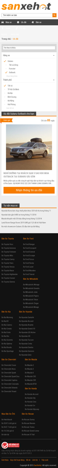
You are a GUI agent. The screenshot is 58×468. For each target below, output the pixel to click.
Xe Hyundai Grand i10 (27, 329)
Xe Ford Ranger (29, 244)
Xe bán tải (5, 434)
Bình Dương (12, 97)
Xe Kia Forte (6, 332)
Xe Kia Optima (6, 344)
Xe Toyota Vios (7, 244)
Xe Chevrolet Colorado (10, 384)
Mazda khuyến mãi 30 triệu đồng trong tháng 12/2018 (21, 219)
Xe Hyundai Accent (26, 321)
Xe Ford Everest (29, 252)
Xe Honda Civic (30, 402)
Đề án (28, 460)
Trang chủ (6, 39)
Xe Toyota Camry (7, 259)
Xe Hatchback (6, 419)
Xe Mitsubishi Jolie (30, 292)
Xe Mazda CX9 (30, 380)
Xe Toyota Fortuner (8, 252)
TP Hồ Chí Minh (13, 89)
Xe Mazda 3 (29, 369)
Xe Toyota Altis (7, 255)
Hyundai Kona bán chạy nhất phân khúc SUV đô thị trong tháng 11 (26, 211)
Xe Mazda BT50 (31, 384)
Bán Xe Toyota (7, 238)
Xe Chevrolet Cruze (8, 365)
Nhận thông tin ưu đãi (29, 190)
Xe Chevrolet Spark (8, 373)
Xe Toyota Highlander (9, 274)
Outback (12, 72)
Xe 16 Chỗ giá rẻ (7, 431)
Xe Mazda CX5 (30, 376)
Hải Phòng (12, 104)
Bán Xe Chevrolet (8, 359)
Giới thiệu (4, 460)
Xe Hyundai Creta (25, 344)
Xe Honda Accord (31, 394)
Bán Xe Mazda (31, 359)
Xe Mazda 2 (29, 365)
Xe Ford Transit (28, 274)
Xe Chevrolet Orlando (9, 388)
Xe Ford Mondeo (29, 270)
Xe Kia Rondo (6, 347)
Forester (12, 69)
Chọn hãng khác (11, 76)
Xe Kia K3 (4, 321)
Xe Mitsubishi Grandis (31, 288)
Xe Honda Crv (30, 405)
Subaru (10, 61)
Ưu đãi (23, 22)
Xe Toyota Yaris (7, 263)
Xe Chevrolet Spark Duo (10, 376)
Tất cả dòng (13, 65)
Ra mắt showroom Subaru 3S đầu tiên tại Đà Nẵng (20, 226)
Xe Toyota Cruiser (8, 278)
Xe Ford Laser (28, 267)
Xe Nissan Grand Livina (30, 431)
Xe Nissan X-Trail (28, 434)
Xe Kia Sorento (7, 340)
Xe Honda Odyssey (32, 409)
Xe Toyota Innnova (8, 248)
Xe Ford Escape (29, 255)
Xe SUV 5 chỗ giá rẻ (8, 423)
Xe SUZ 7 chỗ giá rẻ (8, 427)
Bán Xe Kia (6, 311)
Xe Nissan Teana (28, 427)
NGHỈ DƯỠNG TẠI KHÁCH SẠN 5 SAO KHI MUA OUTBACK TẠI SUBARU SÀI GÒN (26, 175)
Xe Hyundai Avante (26, 325)
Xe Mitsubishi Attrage (31, 285)
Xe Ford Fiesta (28, 263)
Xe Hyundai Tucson (26, 340)
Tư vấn (22, 28)
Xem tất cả (10, 108)
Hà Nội (10, 93)
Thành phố (29, 80)
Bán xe (38, 22)
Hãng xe (29, 55)
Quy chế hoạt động (17, 460)
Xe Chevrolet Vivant (8, 391)
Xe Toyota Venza (7, 267)
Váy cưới (45, 460)
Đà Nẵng (11, 101)
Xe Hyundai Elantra (26, 347)
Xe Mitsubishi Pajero (31, 296)
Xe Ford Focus (28, 259)
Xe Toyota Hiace (7, 270)
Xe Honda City (30, 398)
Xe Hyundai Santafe (26, 317)
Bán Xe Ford (28, 238)
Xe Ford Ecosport (29, 248)
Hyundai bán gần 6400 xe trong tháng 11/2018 (18, 215)
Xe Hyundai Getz (25, 355)
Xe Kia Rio (5, 336)
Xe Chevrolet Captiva (9, 380)
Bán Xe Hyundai (25, 311)
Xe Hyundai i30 (24, 336)
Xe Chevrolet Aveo (8, 369)
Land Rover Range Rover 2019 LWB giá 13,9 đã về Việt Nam (23, 223)
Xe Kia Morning (7, 317)
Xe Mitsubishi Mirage (31, 307)
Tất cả (10, 86)
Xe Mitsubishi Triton (30, 300)
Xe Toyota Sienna (8, 282)
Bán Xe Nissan (28, 414)
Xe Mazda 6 (29, 373)
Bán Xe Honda (31, 388)
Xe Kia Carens (6, 325)
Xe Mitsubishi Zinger (31, 303)
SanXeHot (38, 465)
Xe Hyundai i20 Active (27, 332)
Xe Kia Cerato (6, 329)
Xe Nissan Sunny (28, 419)
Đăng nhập (15, 34)
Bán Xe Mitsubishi (30, 279)
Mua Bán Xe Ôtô (8, 414)
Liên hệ (35, 460)
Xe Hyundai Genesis (26, 351)
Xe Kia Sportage (7, 351)
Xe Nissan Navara (28, 423)
